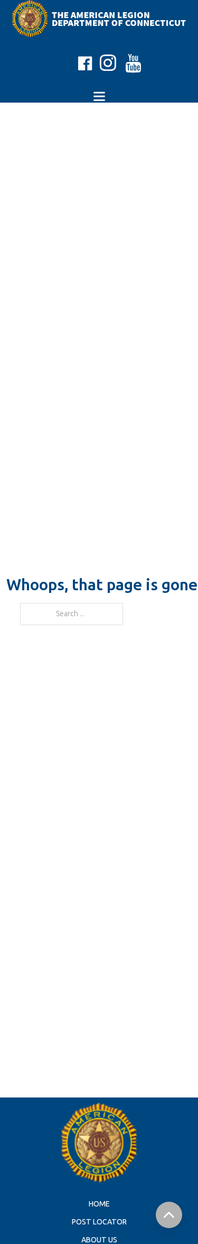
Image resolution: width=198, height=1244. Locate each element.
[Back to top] (169, 1215)
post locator (99, 1222)
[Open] (99, 96)
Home (99, 1204)
